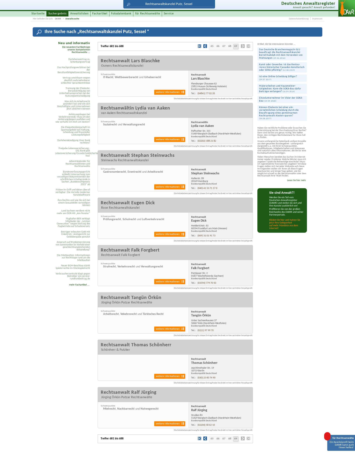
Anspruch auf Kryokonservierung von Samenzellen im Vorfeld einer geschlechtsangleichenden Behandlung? (73, 246)
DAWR (58, 19)
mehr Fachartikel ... (79, 285)
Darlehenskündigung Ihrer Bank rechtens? (73, 141)
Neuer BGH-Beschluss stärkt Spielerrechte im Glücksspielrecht (73, 266)
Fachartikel (99, 13)
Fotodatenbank (121, 13)
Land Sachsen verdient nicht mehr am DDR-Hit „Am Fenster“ (73, 212)
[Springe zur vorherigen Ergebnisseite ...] (205, 47)
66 (218, 46)
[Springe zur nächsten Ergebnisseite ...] (242, 47)
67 (223, 46)
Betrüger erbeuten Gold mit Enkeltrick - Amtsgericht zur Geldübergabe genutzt (75, 234)
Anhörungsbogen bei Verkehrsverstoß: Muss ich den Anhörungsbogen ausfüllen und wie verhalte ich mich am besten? (72, 118)
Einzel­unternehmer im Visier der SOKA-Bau (281, 99)
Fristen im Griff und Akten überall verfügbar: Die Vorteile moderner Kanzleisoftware (72, 192)
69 (235, 46)
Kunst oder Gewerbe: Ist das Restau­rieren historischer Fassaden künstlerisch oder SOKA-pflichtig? (282, 67)
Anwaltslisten (79, 13)
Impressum (317, 19)
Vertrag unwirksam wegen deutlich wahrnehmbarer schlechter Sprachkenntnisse (75, 80)
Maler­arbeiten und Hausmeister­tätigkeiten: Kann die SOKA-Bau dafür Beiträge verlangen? (280, 89)
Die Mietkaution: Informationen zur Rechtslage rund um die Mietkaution (73, 258)
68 (229, 46)
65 (212, 46)
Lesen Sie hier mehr (296, 180)
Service (169, 13)
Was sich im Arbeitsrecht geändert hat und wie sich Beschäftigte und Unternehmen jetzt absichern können (73, 105)
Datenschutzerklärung (299, 19)
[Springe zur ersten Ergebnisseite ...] (199, 47)
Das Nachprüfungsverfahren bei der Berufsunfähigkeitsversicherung (73, 70)
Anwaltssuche (72, 19)
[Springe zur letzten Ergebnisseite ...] (248, 47)
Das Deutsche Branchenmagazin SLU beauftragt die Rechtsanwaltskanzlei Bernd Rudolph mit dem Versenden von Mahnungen (281, 53)
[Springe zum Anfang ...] (348, 456)
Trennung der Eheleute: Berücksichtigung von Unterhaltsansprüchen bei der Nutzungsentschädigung (74, 92)
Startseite (38, 13)
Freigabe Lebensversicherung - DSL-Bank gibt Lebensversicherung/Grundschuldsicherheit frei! (73, 152)
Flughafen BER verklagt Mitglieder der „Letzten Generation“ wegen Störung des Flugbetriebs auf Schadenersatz (73, 223)
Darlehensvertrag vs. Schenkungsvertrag (79, 60)
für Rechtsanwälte (147, 13)
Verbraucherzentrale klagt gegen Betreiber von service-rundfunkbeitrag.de (73, 276)
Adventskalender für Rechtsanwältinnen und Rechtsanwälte (78, 164)
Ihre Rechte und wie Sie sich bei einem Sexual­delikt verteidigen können (74, 202)
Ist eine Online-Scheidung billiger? (278, 78)
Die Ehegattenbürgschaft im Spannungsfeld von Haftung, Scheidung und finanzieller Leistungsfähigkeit (75, 131)
